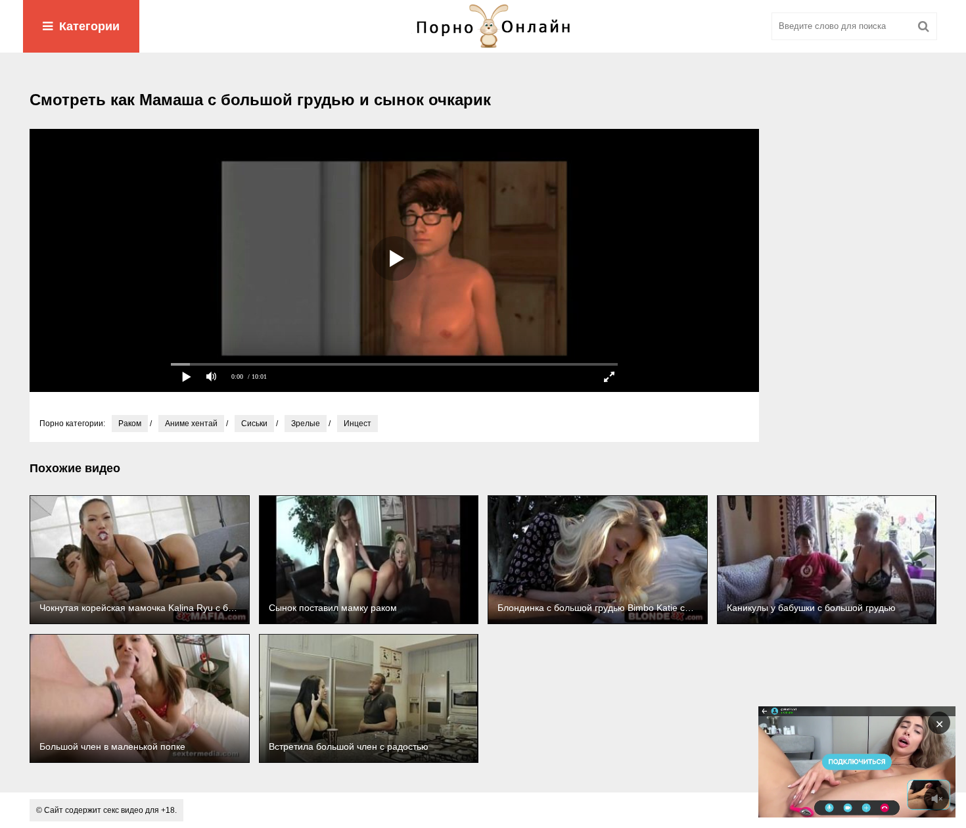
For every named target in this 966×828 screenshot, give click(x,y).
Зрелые (305, 423)
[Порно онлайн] (483, 26)
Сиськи (254, 423)
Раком (129, 423)
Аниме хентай (191, 423)
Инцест (357, 423)
